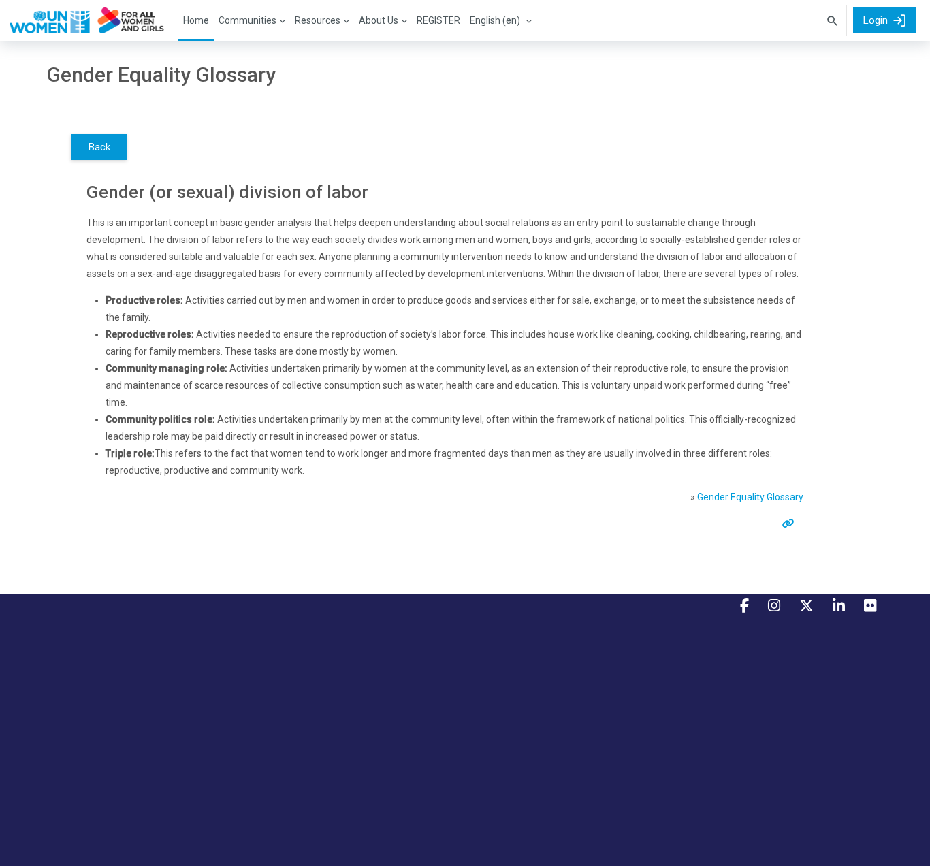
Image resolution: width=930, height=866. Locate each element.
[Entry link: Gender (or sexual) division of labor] (790, 523)
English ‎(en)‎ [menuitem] (495, 20)
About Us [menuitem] (378, 20)
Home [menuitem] (196, 20)
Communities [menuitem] (247, 20)
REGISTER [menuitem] (438, 20)
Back (99, 147)
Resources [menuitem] (317, 20)
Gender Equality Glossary (750, 497)
